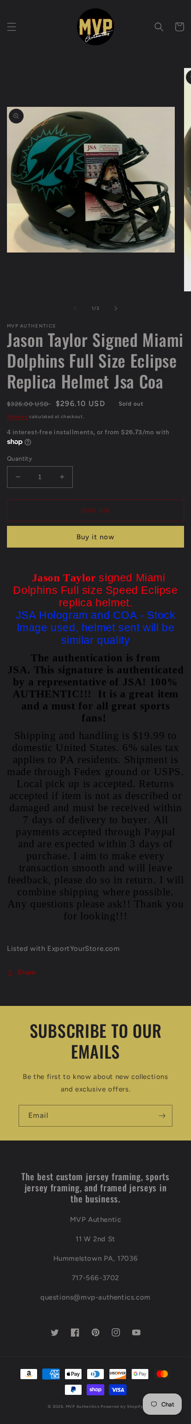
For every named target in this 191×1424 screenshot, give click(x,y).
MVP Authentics (83, 1406)
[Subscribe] (162, 1116)
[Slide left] (75, 308)
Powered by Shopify (122, 1406)
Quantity (19, 458)
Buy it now (95, 537)
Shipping (17, 416)
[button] (11, 27)
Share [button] (27, 972)
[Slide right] (116, 308)
